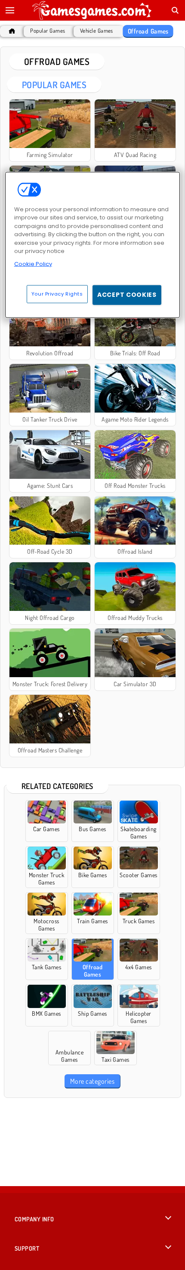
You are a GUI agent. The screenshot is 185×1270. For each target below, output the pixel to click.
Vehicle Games (96, 31)
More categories (92, 1081)
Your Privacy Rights (57, 293)
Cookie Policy (33, 263)
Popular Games (47, 31)
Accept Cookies (127, 294)
